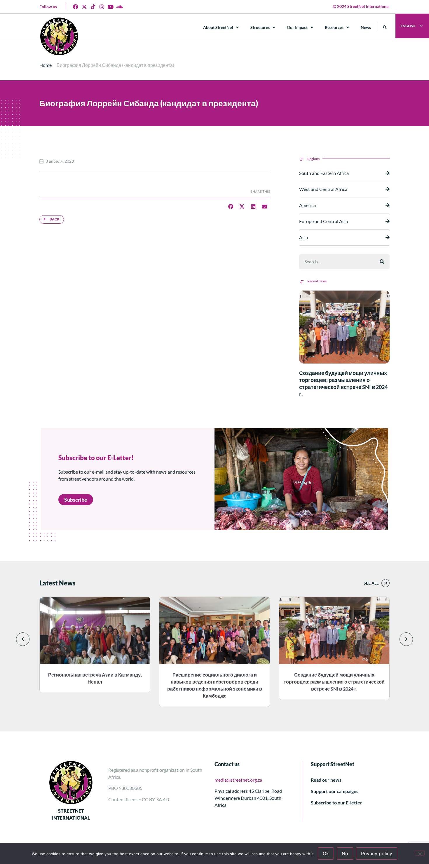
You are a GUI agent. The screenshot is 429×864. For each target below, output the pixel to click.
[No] (420, 853)
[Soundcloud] (119, 7)
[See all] (385, 583)
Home (45, 65)
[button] (385, 27)
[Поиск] (382, 262)
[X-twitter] (84, 7)
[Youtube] (110, 7)
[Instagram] (102, 7)
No (345, 853)
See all (371, 582)
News (366, 27)
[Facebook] (75, 7)
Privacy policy (376, 853)
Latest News (57, 583)
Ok (326, 853)
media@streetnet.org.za (238, 780)
